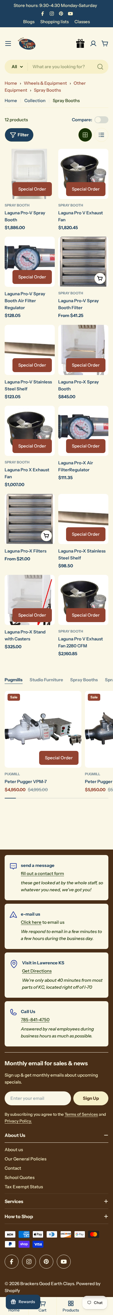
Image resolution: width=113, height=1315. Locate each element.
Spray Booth (17, 205)
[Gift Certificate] (80, 43)
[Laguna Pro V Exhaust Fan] (83, 174)
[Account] (93, 43)
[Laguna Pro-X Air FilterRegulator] (83, 431)
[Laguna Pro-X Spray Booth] (83, 350)
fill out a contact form (42, 873)
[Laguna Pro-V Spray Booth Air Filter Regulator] (30, 262)
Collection (34, 100)
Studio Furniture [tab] (46, 679)
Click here (31, 922)
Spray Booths (47, 90)
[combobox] (56, 67)
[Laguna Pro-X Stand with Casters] (30, 600)
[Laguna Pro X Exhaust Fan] (30, 431)
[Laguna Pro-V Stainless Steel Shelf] (30, 350)
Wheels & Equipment (45, 83)
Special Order (32, 189)
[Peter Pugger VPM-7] (43, 729)
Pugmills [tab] (14, 679)
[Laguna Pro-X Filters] (30, 519)
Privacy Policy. (18, 1121)
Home (11, 83)
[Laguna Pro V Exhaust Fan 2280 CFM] (83, 600)
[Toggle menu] (8, 43)
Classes (82, 21)
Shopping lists (54, 21)
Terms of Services (81, 1114)
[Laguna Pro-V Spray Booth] (30, 174)
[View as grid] (85, 135)
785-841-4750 (35, 1019)
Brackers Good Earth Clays (47, 1283)
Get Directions (37, 971)
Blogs (28, 21)
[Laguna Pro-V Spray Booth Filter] (83, 262)
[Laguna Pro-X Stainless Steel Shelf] (83, 519)
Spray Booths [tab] (84, 679)
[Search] (100, 66)
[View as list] (101, 135)
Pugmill (12, 774)
